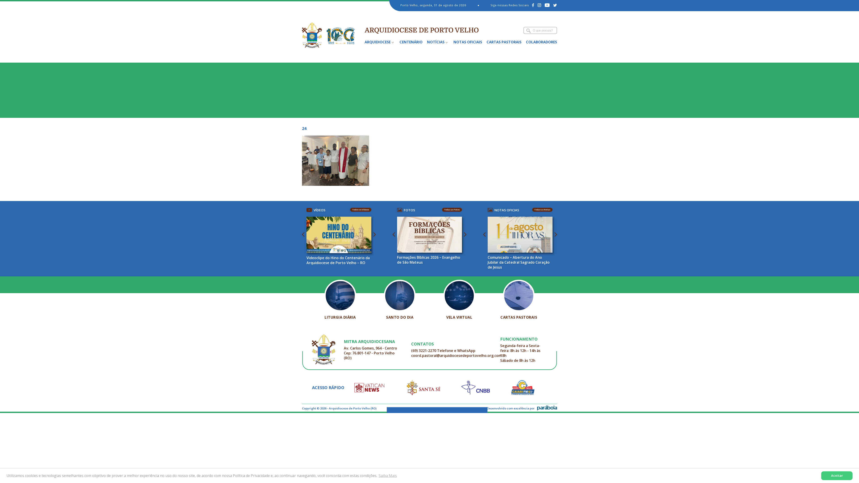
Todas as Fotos (452, 209)
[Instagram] (539, 5)
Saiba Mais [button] (388, 475)
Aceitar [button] (837, 475)
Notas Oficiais (467, 42)
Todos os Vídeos (360, 209)
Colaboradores (541, 42)
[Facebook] (533, 5)
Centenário (411, 42)
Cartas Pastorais (504, 42)
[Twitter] (555, 5)
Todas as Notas (542, 209)
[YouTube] (547, 5)
